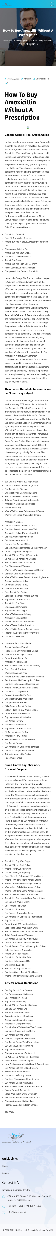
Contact (5, 1173)
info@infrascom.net (16, 1212)
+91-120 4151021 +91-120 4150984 (25, 1206)
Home (5, 1166)
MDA (51, 1230)
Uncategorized (42, 79)
